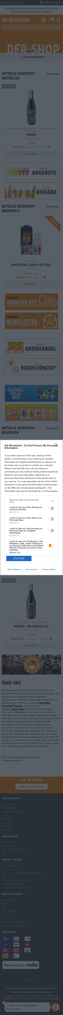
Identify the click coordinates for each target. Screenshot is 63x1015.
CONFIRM (19, 558)
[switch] (51, 508)
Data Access (31, 569)
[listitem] (31, 501)
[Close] (57, 446)
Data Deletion (14, 569)
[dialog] (31, 507)
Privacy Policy (49, 569)
